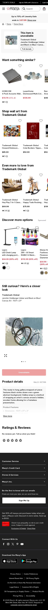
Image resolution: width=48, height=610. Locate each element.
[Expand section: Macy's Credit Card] (24, 468)
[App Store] (9, 561)
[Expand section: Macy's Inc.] (24, 481)
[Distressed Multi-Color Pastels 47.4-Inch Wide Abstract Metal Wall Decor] (33, 76)
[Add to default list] (20, 65)
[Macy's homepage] (3, 24)
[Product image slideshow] (24, 335)
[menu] (3, 8)
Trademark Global (28, 39)
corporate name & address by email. (24, 605)
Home (9, 24)
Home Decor (18, 24)
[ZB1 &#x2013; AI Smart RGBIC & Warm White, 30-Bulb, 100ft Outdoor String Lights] (30, 237)
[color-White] (8, 267)
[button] (24, 335)
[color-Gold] (46, 272)
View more (7, 416)
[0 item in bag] (44, 9)
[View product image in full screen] (5, 355)
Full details (26, 49)
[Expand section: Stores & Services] (24, 475)
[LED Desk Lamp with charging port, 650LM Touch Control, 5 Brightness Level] (11, 237)
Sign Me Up (24, 500)
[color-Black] (4, 267)
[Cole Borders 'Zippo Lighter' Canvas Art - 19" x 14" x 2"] (33, 131)
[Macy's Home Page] (13, 9)
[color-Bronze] (42, 272)
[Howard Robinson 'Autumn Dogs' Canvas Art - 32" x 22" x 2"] (12, 131)
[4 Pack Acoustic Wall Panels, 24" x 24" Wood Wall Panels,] (12, 76)
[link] (12, 96)
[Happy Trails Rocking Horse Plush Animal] (33, 185)
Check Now (31, 528)
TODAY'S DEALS (9, 2)
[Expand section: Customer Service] (24, 461)
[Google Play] (29, 561)
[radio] (4, 268)
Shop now (31, 20)
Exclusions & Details (18, 528)
